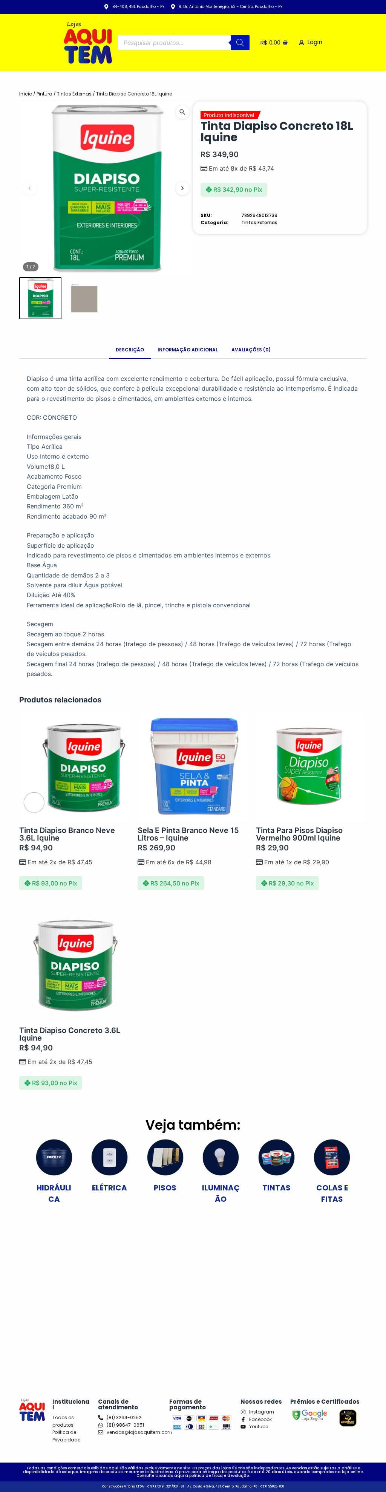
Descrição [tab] (130, 349)
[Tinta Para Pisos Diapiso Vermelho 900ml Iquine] (311, 766)
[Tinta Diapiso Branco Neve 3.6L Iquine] (74, 766)
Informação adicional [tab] (188, 349)
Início (25, 94)
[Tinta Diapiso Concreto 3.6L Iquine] (74, 966)
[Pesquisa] (240, 42)
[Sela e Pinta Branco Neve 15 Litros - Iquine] (193, 766)
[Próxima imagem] (182, 188)
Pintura (44, 94)
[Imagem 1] (40, 298)
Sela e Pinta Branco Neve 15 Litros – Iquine (188, 834)
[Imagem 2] (84, 298)
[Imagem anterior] (30, 188)
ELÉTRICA (109, 1188)
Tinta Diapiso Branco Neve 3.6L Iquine (67, 834)
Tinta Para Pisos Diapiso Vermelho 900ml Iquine (299, 834)
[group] (106, 189)
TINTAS (276, 1188)
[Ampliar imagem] (182, 112)
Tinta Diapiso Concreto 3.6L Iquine (69, 1034)
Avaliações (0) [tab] (251, 349)
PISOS (165, 1188)
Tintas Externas (74, 94)
